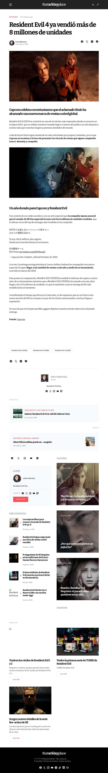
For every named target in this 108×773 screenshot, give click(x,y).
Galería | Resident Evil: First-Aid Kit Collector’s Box (47, 414)
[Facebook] (12, 458)
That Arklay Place (45, 410)
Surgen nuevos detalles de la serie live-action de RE (28, 720)
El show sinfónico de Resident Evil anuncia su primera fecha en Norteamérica (36, 575)
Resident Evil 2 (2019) (19, 350)
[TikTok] (60, 767)
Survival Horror (31, 438)
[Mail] (67, 767)
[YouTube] (31, 458)
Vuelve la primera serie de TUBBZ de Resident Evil (77, 662)
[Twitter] (18, 458)
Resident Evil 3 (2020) (41, 350)
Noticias (13, 17)
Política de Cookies (50, 761)
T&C (57, 759)
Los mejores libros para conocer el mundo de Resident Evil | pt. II (36, 522)
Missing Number (48, 759)
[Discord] (63, 767)
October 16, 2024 (49, 257)
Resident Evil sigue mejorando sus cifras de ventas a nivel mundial (36, 540)
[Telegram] (37, 458)
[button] (10, 5)
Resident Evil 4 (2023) (63, 350)
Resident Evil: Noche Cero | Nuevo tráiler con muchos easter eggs (35, 593)
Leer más (16, 679)
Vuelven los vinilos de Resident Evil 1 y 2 (29, 662)
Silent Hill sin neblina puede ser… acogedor (32, 442)
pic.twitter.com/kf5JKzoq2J (32, 252)
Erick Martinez (21, 42)
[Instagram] (25, 458)
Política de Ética (65, 761)
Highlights (30, 410)
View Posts (20, 499)
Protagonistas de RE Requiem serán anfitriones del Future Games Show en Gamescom (36, 557)
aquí (45, 309)
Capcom (21, 319)
